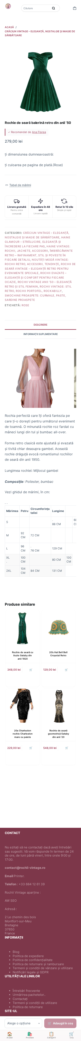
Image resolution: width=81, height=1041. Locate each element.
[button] (18, 185)
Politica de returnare (28, 1007)
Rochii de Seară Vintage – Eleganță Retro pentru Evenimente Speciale (40, 268)
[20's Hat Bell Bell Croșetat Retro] (58, 627)
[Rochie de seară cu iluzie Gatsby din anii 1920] (22, 627)
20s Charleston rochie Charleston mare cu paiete (23, 733)
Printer (19, 876)
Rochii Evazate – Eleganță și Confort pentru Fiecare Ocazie (35, 277)
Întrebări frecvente (26, 991)
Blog (16, 952)
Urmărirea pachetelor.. (29, 995)
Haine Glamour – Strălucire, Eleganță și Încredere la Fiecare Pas (37, 242)
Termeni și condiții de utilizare (35, 1003)
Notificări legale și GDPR (31, 972)
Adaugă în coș (63, 1023)
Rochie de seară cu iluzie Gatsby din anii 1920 (22, 655)
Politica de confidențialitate (33, 960)
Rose (25, 305)
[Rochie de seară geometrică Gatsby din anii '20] (58, 706)
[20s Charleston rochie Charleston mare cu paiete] (22, 706)
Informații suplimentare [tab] (40, 334)
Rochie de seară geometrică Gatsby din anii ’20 (58, 733)
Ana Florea (39, 132)
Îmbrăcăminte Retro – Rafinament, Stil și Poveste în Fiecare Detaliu (39, 255)
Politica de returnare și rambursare (38, 964)
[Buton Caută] (53, 8)
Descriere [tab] (40, 324)
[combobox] (35, 8)
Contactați (20, 999)
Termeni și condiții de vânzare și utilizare (43, 968)
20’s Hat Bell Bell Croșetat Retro (58, 654)
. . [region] (40, 537)
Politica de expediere (28, 956)
